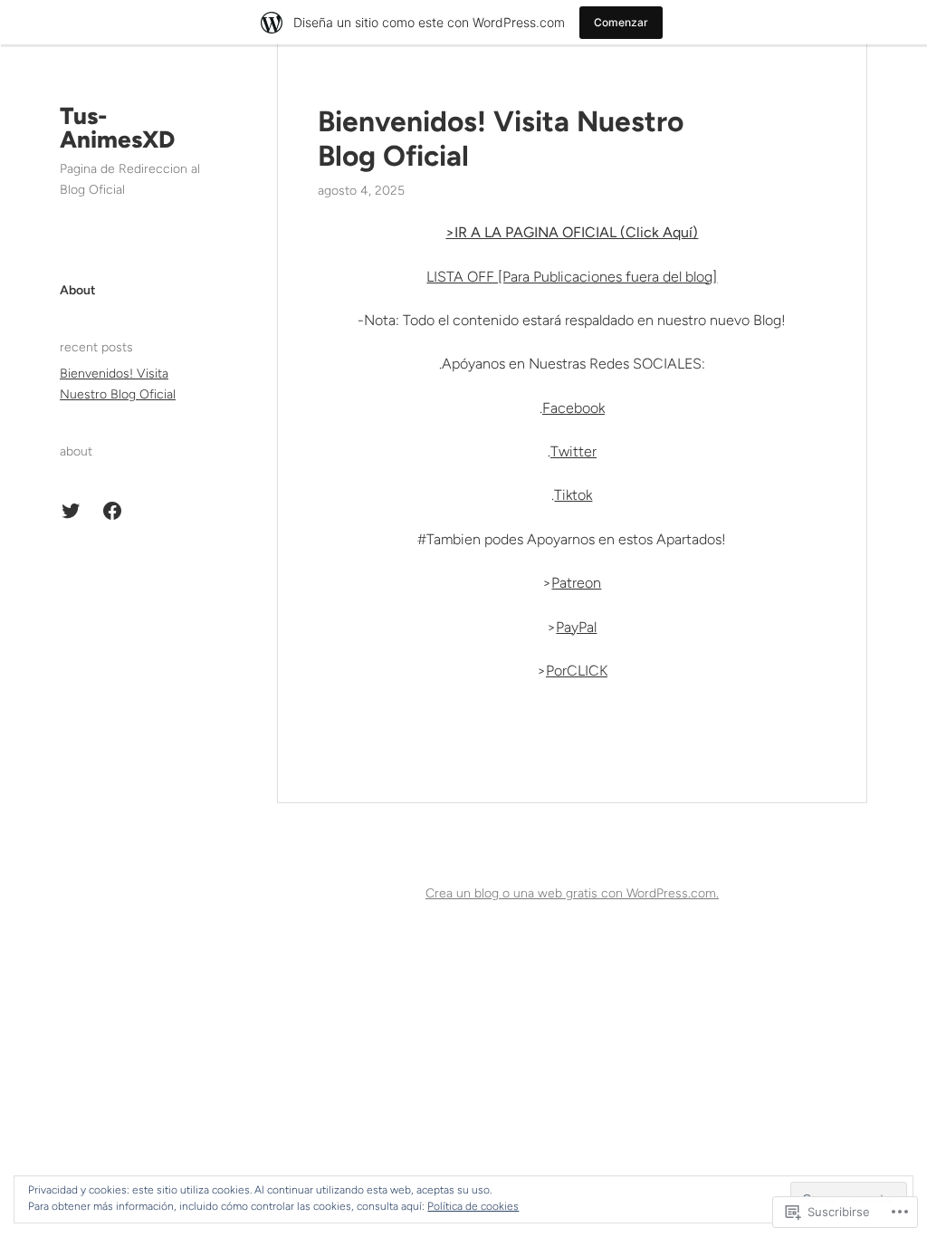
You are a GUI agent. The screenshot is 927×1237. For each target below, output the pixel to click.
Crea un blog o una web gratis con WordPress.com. (572, 893)
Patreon (576, 582)
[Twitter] (70, 511)
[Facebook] (112, 511)
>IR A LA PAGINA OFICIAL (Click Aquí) (571, 232)
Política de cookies (473, 1206)
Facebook (573, 408)
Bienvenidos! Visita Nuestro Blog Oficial (500, 138)
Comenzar (621, 22)
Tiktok (573, 494)
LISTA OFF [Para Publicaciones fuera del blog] (571, 276)
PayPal (576, 627)
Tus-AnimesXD (117, 127)
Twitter (573, 451)
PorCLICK (576, 670)
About (78, 290)
